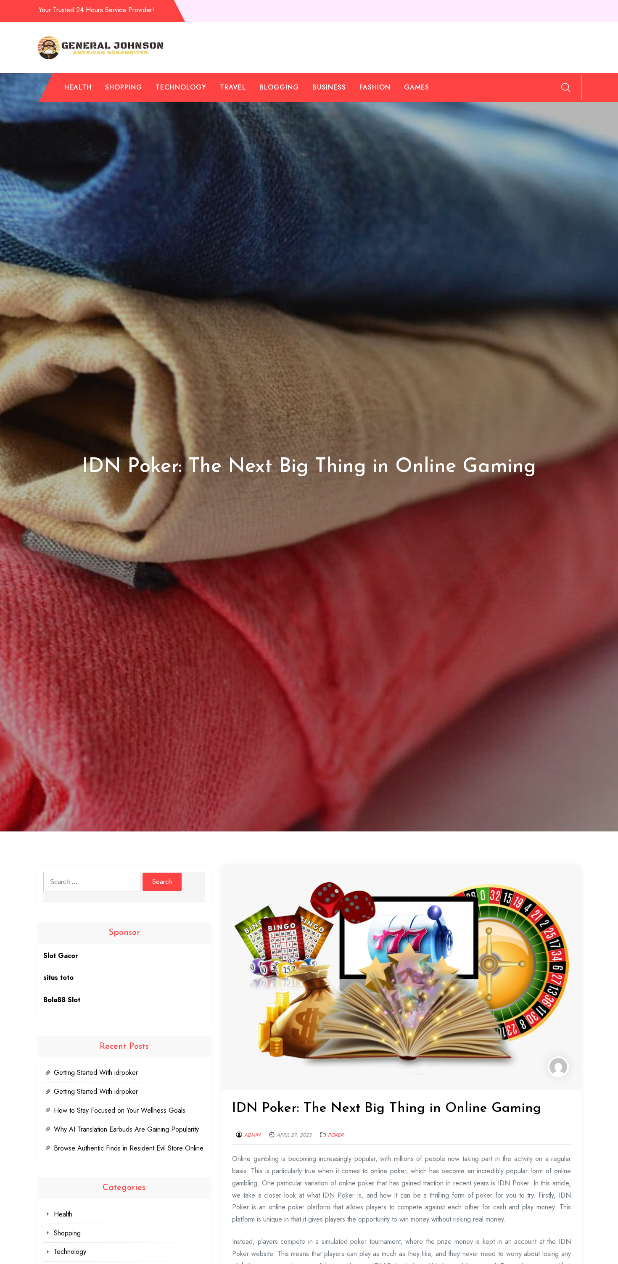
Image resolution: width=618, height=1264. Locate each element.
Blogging (279, 87)
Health (78, 87)
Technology (181, 87)
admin (252, 1135)
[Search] (565, 87)
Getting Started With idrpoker (96, 1072)
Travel (233, 87)
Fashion (375, 87)
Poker (335, 1135)
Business (329, 87)
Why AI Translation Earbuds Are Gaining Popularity (126, 1129)
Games (416, 87)
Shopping (123, 87)
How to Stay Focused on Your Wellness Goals (119, 1110)
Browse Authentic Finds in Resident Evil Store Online (128, 1148)
